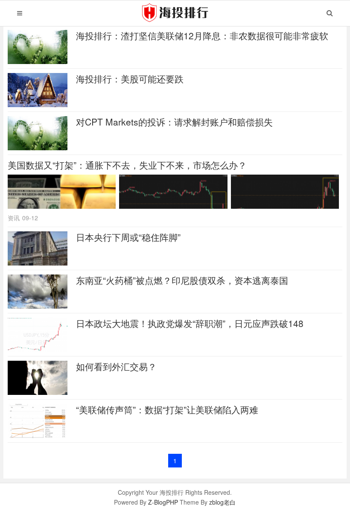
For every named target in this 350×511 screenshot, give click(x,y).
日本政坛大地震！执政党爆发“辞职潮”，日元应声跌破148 (189, 323)
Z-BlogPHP (163, 502)
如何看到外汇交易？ (116, 366)
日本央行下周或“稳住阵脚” (128, 237)
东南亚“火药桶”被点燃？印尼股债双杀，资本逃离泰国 (182, 280)
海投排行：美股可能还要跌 (130, 78)
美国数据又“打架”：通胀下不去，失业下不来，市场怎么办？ (127, 164)
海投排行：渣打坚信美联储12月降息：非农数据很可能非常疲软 (202, 35)
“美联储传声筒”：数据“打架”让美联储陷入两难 (167, 409)
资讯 (14, 217)
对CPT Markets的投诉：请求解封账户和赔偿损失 (174, 121)
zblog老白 (222, 502)
